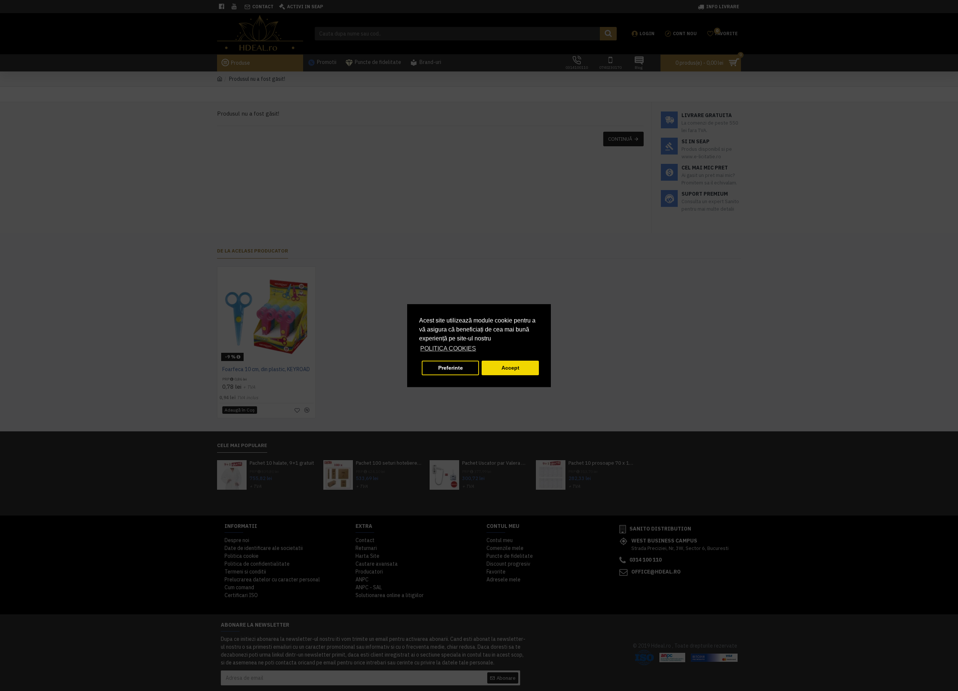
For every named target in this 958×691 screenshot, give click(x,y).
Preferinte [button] (450, 368)
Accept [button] (510, 368)
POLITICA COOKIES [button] (448, 348)
